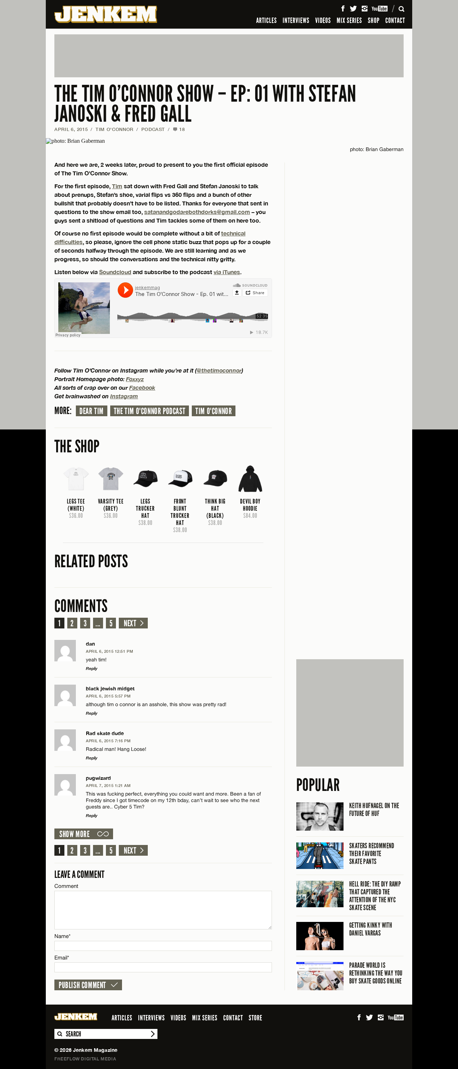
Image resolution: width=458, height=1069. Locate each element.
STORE (255, 1018)
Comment (66, 886)
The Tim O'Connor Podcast (149, 411)
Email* (61, 957)
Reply (91, 668)
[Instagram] (364, 8)
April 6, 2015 (71, 129)
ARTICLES (266, 20)
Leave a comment (79, 874)
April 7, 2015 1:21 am (108, 785)
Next (130, 623)
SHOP (374, 20)
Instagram (124, 396)
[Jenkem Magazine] (106, 14)
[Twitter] (353, 8)
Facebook (142, 387)
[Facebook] (342, 8)
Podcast (153, 129)
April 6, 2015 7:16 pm (108, 740)
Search (59, 1034)
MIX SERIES (349, 20)
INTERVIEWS (296, 20)
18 (179, 129)
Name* (62, 936)
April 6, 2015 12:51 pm (109, 651)
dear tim (91, 411)
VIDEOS (323, 20)
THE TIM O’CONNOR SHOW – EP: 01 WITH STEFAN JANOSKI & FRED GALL (205, 104)
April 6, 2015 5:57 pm (108, 696)
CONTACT (395, 20)
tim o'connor (213, 411)
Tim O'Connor (114, 129)
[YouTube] (380, 8)
